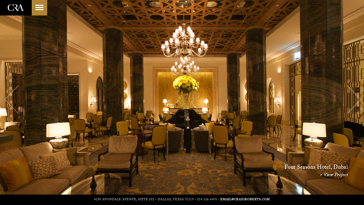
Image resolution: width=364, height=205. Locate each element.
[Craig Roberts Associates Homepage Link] (16, 13)
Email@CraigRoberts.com (245, 199)
